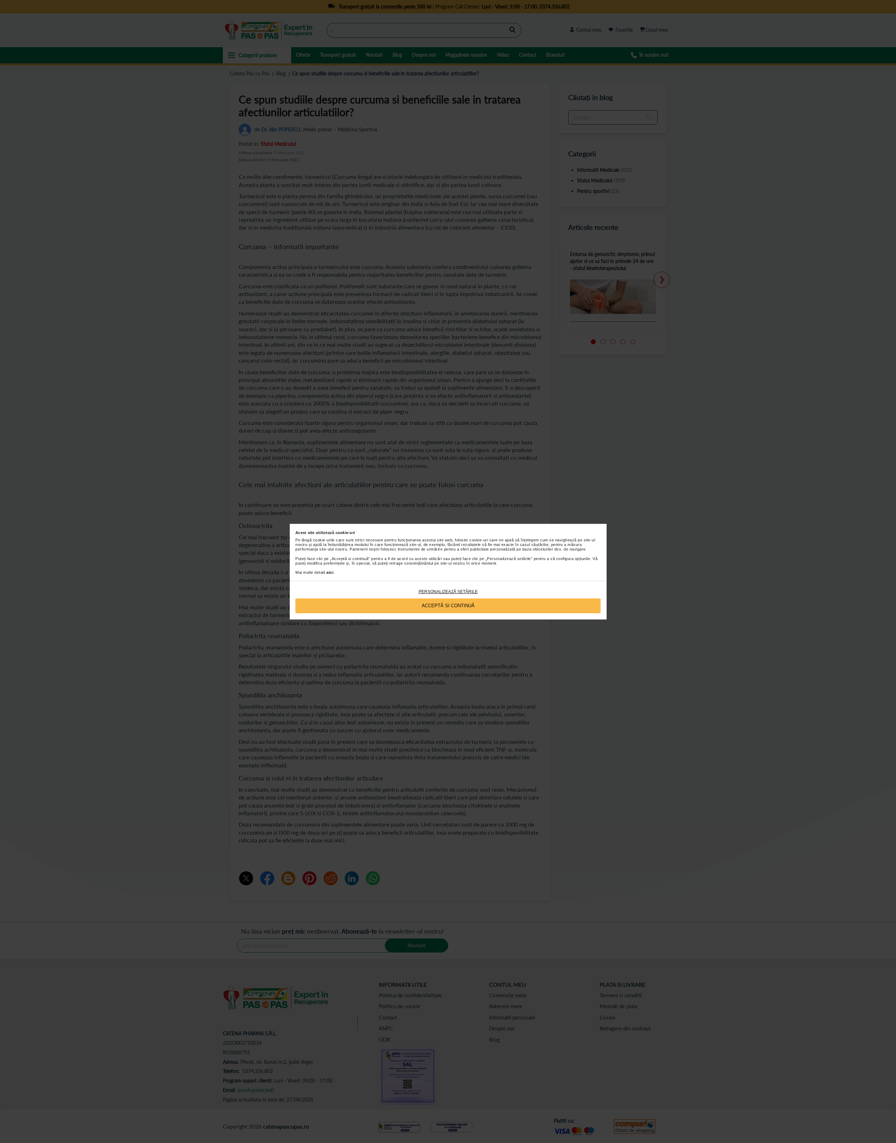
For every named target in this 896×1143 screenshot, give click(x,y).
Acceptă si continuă (448, 605)
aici (329, 572)
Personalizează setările (448, 591)
